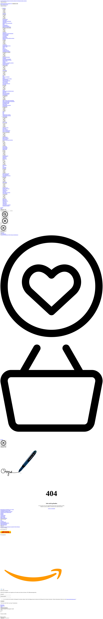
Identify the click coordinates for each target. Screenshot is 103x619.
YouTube (2, 526)
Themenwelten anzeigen (7, 115)
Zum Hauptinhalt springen (5, 0)
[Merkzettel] (51, 336)
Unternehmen (2, 516)
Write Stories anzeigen (6, 192)
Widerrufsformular (3, 524)
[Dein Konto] (0, 224)
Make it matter (2, 517)
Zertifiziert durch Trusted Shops (5, 512)
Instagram (9, 526)
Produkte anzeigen (6, 63)
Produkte (1, 514)
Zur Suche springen (13, 0)
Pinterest (18, 526)
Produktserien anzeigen (6, 114)
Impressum (2, 604)
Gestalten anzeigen (6, 50)
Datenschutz (2, 605)
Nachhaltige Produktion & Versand (6, 511)
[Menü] (1, 223)
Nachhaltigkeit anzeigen (7, 105)
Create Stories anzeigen (7, 204)
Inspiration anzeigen (6, 205)
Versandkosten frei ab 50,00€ (5, 510)
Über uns (2, 521)
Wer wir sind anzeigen (6, 130)
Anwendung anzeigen (6, 83)
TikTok (15, 526)
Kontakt (8, 3)
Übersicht (2, 234)
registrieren (4, 233)
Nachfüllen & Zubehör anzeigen (8, 62)
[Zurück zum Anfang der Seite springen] (1, 610)
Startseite (1, 513)
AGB (1, 606)
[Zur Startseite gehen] (4, 4)
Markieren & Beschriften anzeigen (8, 38)
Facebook (5, 526)
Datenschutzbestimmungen (71, 599)
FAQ (11, 3)
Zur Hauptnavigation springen (21, 0)
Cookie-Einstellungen (4, 607)
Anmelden (2, 232)
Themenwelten (2, 515)
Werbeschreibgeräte (3, 3)
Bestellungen (16, 234)
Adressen (12, 234)
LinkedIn (12, 526)
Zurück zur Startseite (51, 508)
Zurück (4, 12)
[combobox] (5, 210)
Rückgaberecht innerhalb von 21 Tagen (7, 509)
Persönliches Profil (7, 234)
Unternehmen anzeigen (6, 175)
